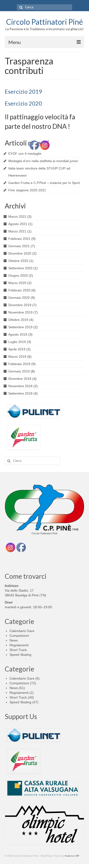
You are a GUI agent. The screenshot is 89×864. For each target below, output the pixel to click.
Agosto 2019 (17, 334)
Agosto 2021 (17, 224)
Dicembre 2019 (19, 305)
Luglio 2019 (17, 342)
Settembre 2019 (20, 327)
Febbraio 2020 (19, 290)
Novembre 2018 (20, 386)
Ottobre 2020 (18, 261)
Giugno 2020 (18, 275)
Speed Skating (20, 654)
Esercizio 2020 (23, 103)
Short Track (18, 650)
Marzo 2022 (17, 216)
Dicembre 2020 (19, 253)
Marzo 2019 (17, 356)
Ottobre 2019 (18, 320)
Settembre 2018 (20, 393)
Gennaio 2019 (19, 371)
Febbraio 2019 (19, 364)
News (13, 640)
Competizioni (19, 635)
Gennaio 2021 (19, 246)
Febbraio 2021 (19, 239)
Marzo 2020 (17, 283)
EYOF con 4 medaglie (24, 153)
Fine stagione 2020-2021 (27, 190)
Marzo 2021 (17, 231)
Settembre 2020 (20, 268)
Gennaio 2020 (19, 297)
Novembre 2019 (20, 312)
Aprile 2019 (16, 349)
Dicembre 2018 (19, 379)
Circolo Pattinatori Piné (44, 21)
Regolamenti (18, 645)
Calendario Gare (21, 631)
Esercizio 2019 (23, 91)
